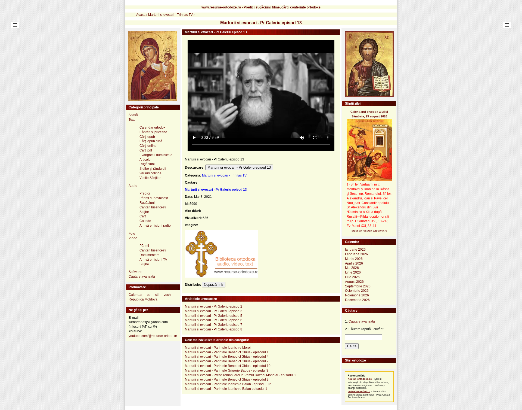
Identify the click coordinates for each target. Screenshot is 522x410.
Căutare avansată (142, 276)
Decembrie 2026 (357, 300)
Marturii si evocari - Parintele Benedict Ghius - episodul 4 (227, 357)
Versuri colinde (150, 173)
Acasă (133, 115)
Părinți (144, 246)
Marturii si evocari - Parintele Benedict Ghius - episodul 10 (228, 366)
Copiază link (213, 285)
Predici (144, 193)
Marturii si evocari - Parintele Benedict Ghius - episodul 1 (227, 352)
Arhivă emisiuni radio (155, 225)
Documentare (149, 255)
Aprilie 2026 (354, 263)
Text (132, 120)
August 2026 (354, 282)
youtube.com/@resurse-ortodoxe (153, 336)
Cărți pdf (145, 150)
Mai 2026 (352, 268)
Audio (133, 186)
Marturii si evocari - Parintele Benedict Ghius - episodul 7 (227, 361)
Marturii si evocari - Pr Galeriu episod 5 (213, 316)
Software (135, 272)
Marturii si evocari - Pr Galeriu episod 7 (213, 325)
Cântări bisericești (152, 207)
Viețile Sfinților (150, 178)
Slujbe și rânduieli (152, 169)
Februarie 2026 (356, 254)
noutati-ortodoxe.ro (360, 379)
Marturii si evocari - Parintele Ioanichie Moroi (218, 348)
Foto (132, 233)
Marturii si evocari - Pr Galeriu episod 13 (239, 167)
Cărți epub (147, 137)
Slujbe (144, 212)
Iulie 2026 (352, 277)
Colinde (145, 221)
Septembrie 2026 (358, 286)
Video (133, 238)
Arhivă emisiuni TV (153, 260)
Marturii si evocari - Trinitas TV (224, 175)
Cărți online (148, 146)
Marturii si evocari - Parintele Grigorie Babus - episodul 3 (226, 370)
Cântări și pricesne (153, 132)
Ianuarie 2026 (355, 249)
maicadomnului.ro (359, 391)
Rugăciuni (147, 164)
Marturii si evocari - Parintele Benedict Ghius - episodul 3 (227, 379)
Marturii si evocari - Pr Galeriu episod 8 (213, 329)
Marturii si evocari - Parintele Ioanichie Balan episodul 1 (226, 389)
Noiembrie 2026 (357, 295)
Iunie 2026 (353, 272)
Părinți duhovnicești (154, 198)
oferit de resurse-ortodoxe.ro (369, 230)
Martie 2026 (354, 259)
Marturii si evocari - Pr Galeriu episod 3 (213, 311)
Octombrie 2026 (357, 291)
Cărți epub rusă (150, 141)
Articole (145, 160)
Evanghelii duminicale (155, 155)
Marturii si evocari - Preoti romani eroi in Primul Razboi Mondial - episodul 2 (240, 375)
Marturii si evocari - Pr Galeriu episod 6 (213, 320)
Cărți (143, 216)
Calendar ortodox (152, 127)
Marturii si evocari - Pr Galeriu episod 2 (213, 306)
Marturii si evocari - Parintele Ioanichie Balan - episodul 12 (228, 384)
